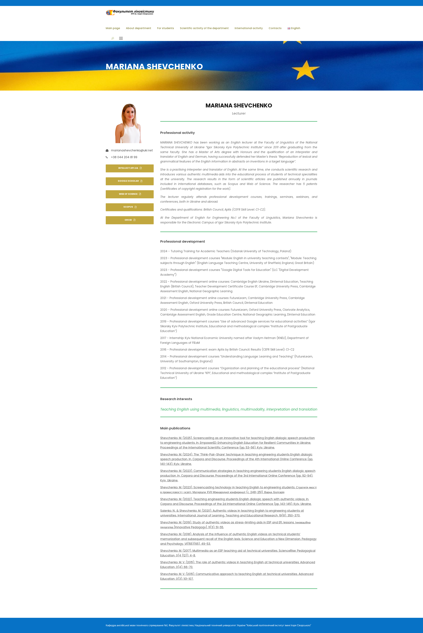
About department (138, 28)
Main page (113, 28)
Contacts (275, 28)
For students (165, 28)
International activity (249, 28)
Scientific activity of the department (204, 28)
